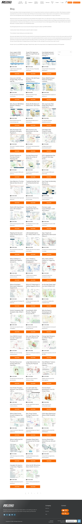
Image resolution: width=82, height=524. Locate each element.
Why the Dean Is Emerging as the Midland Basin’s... (47, 312)
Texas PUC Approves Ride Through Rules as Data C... (32, 53)
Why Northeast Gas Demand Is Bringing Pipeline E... (16, 131)
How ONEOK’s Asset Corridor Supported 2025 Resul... (16, 337)
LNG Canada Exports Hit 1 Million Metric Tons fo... (33, 234)
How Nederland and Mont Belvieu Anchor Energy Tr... (48, 53)
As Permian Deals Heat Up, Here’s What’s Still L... (48, 286)
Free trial (70, 2)
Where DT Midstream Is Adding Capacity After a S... (33, 286)
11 (37, 493)
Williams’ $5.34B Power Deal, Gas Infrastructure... (33, 79)
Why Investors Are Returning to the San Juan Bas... (32, 131)
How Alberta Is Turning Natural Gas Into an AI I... (16, 182)
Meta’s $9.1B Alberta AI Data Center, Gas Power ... (33, 105)
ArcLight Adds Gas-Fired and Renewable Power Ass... (32, 389)
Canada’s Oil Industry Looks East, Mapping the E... (16, 466)
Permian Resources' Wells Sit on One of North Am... (32, 157)
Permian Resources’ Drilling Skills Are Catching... (16, 363)
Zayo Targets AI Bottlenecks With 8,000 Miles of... (49, 234)
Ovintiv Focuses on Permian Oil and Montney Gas (15, 157)
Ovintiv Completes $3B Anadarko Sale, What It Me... (16, 312)
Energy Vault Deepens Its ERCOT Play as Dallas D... (48, 337)
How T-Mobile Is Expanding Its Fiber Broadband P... (31, 260)
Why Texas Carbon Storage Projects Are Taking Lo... (32, 415)
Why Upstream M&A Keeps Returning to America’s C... (48, 105)
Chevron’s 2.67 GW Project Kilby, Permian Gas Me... (16, 79)
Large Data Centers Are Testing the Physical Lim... (33, 363)
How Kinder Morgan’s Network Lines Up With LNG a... (17, 389)
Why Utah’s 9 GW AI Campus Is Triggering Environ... (48, 260)
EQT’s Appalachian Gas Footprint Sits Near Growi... (48, 157)
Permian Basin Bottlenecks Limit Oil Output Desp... (48, 389)
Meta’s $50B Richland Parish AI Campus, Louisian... (48, 79)
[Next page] (40, 493)
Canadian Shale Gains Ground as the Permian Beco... (32, 441)
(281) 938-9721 (77, 2)
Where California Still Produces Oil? (16, 440)
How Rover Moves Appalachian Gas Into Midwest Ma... (32, 208)
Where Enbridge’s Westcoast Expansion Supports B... (16, 286)
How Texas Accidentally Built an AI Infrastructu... (49, 182)
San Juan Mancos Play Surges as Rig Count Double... (32, 337)
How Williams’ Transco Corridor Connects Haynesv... (48, 363)
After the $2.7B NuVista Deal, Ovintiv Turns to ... (33, 466)
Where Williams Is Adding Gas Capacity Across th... (16, 260)
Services (47, 511)
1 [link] (25, 493)
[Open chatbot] (79, 521)
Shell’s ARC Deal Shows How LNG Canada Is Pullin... (17, 208)
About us (47, 508)
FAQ (46, 514)
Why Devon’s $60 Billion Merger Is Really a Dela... (17, 105)
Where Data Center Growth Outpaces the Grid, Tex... (16, 415)
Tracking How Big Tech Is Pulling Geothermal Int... (32, 182)
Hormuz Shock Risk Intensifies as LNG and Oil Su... (48, 441)
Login (62, 2)
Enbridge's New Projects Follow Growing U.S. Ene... (47, 131)
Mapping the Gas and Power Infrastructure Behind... (16, 234)
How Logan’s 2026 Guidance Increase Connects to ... (15, 53)
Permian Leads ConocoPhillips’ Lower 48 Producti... (48, 208)
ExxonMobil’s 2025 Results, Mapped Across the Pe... (31, 312)
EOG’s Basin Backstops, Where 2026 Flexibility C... (49, 415)
